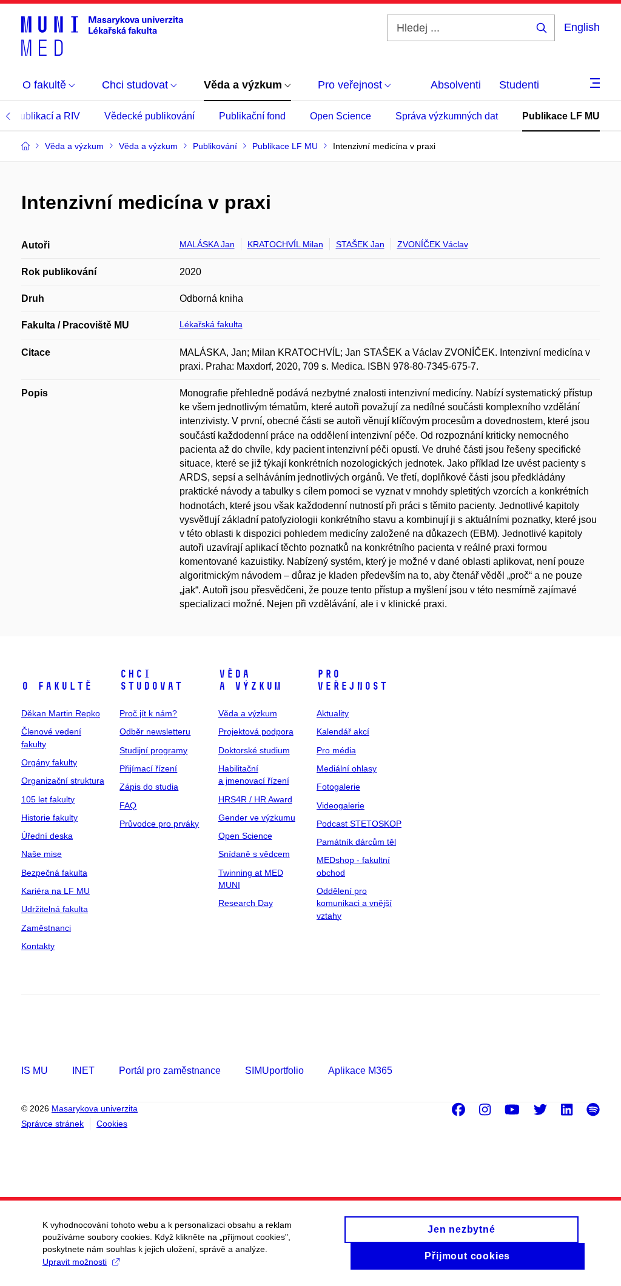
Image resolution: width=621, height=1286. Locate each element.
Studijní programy (153, 750)
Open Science (340, 116)
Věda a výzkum (249, 680)
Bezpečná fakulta (54, 873)
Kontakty (38, 946)
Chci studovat (151, 680)
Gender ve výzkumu (256, 817)
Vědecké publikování (149, 116)
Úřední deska (47, 836)
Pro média (336, 750)
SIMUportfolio (274, 1070)
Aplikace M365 (360, 1070)
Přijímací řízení (148, 768)
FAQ (127, 805)
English (582, 27)
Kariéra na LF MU (55, 891)
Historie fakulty (49, 817)
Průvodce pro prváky (159, 823)
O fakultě (56, 686)
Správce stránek (52, 1123)
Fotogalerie (338, 786)
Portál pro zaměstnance (170, 1070)
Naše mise (41, 854)
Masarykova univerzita (95, 1108)
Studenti (519, 85)
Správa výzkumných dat (446, 116)
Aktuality (333, 713)
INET (83, 1070)
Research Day (245, 903)
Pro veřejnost (352, 680)
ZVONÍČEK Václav (432, 244)
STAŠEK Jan (360, 244)
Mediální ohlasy (347, 768)
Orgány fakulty (49, 762)
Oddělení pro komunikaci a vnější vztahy (354, 903)
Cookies (111, 1123)
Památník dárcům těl (356, 842)
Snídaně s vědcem (254, 854)
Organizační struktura (62, 780)
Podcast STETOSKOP (359, 823)
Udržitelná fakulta (54, 909)
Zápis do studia (148, 786)
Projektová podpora (256, 731)
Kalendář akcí (343, 731)
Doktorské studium (254, 750)
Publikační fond (252, 116)
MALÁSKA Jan (207, 244)
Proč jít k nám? (148, 713)
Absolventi (456, 85)
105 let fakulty (48, 799)
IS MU (34, 1070)
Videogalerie (340, 805)
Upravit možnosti (74, 1262)
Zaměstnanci (46, 928)
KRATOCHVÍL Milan (285, 244)
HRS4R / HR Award (255, 799)
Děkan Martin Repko (60, 713)
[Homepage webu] (102, 35)
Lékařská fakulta (211, 324)
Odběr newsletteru (154, 731)
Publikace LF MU (561, 116)
